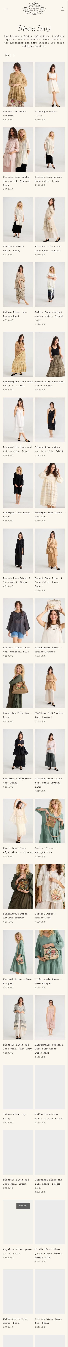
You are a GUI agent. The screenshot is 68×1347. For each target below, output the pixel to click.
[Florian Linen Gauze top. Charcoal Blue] (18, 620)
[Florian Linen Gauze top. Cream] (50, 1291)
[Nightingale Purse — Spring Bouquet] (50, 620)
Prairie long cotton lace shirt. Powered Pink (16, 181)
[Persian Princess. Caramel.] (18, 84)
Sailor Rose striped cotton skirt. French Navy (49, 316)
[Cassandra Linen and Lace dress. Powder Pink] (50, 1152)
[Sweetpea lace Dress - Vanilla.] (50, 485)
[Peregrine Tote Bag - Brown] (18, 685)
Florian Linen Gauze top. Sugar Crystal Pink (48, 782)
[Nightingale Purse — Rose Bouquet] (50, 952)
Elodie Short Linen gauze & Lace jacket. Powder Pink (49, 1253)
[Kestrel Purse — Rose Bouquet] (18, 952)
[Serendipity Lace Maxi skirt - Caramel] (18, 354)
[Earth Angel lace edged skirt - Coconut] (18, 821)
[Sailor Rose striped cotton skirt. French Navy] (50, 284)
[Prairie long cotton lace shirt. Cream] (50, 149)
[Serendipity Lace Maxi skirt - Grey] (50, 354)
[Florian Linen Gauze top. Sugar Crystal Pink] (50, 751)
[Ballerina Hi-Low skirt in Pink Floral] (50, 1087)
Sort (8, 55)
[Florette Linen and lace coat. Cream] (18, 1152)
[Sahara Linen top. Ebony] (18, 1087)
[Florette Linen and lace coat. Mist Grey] (18, 1017)
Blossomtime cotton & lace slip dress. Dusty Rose (49, 1049)
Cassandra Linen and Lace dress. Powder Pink (48, 1184)
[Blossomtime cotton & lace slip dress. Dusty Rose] (50, 1017)
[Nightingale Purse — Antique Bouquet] (18, 886)
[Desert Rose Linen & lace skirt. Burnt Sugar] (50, 551)
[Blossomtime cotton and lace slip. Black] (50, 419)
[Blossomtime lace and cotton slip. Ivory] (18, 419)
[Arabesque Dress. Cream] (50, 84)
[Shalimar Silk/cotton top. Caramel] (50, 685)
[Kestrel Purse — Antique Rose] (50, 821)
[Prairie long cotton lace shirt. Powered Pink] (18, 149)
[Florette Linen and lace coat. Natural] (50, 219)
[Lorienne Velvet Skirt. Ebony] (18, 219)
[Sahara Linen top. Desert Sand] (18, 284)
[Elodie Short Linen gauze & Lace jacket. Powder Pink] (50, 1222)
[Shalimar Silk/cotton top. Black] (18, 751)
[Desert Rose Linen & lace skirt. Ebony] (18, 551)
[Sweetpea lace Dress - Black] (18, 485)
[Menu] (5, 9)
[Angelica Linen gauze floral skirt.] (18, 1222)
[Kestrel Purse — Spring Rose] (50, 886)
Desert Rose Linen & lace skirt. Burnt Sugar (48, 582)
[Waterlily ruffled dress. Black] (18, 1291)
